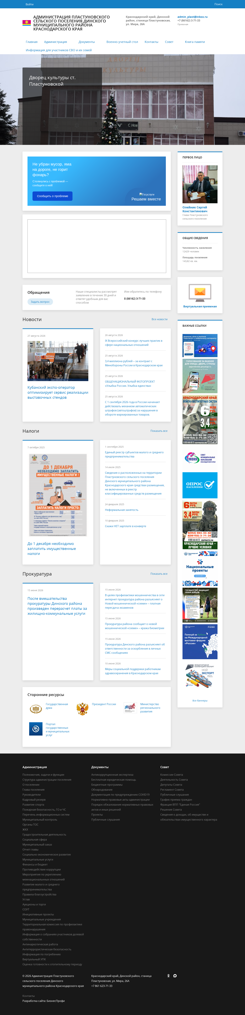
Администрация (55, 42)
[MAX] (175, 975)
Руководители (31, 794)
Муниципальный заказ (37, 844)
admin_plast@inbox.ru (193, 17)
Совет (169, 42)
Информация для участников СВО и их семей (59, 50)
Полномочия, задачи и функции (43, 774)
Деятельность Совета (174, 779)
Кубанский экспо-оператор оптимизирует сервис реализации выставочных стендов (58, 392)
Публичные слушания (105, 819)
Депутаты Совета (171, 784)
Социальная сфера (34, 839)
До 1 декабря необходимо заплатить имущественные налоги (52, 548)
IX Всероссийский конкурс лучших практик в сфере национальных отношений (133, 343)
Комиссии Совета (171, 774)
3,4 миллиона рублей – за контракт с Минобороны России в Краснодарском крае (134, 363)
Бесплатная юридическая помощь (113, 779)
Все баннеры (200, 700)
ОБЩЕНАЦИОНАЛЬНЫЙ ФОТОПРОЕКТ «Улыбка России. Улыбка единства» (130, 384)
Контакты (151, 42)
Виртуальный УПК (34, 959)
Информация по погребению (41, 954)
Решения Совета (171, 809)
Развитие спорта (33, 804)
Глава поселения (33, 789)
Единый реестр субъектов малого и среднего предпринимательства (134, 454)
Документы (87, 42)
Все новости (160, 319)
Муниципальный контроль (39, 819)
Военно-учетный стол (122, 42)
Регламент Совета (172, 789)
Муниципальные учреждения (41, 919)
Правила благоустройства (39, 894)
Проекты (97, 814)
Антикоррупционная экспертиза (112, 774)
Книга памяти (195, 42)
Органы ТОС (30, 824)
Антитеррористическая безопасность (46, 949)
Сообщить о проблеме (52, 196)
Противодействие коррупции (41, 869)
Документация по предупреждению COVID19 (120, 794)
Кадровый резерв (34, 799)
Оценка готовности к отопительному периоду (52, 964)
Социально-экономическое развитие (46, 854)
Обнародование (101, 789)
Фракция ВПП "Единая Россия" (180, 804)
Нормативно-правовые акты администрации (120, 799)
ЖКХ (25, 829)
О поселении (30, 784)
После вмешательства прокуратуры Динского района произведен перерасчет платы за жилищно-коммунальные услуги (57, 606)
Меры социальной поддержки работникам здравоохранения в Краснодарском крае (133, 671)
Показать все (159, 431)
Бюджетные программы (106, 784)
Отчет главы (30, 849)
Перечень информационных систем (46, 814)
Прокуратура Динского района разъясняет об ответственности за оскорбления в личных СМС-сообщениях (135, 649)
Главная (32, 42)
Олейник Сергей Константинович (194, 209)
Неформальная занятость (121, 510)
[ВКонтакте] (162, 975)
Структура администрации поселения (46, 779)
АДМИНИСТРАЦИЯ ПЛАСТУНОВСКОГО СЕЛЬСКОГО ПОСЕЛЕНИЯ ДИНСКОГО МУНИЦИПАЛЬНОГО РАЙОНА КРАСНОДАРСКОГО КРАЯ (71, 23)
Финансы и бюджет (35, 864)
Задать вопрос (40, 302)
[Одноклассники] (169, 975)
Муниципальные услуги (37, 859)
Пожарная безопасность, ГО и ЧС (44, 809)
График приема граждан (176, 799)
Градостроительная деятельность (44, 834)
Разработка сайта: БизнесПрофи (43, 1001)
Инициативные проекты (38, 914)
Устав (26, 899)
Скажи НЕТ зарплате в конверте (125, 526)
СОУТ (25, 909)
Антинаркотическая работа (40, 944)
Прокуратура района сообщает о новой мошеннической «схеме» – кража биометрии (134, 626)
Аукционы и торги (34, 904)
